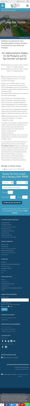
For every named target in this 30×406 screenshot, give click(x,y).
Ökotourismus (4, 244)
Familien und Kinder (6, 225)
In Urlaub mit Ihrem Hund (7, 231)
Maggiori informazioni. (23, 400)
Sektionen (4, 1)
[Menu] (2, 5)
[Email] (17, 404)
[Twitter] (11, 404)
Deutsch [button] (21, 1)
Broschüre (4, 262)
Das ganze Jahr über (6, 235)
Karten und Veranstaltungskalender (10, 264)
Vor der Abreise (5, 233)
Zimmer (4, 192)
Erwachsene (5, 197)
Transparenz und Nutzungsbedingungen (11, 288)
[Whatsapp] (27, 404)
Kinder (19, 197)
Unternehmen (4, 246)
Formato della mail (10, 303)
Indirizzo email (5, 297)
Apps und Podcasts (6, 268)
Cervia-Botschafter (6, 327)
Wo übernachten (5, 223)
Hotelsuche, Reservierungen (21, 367)
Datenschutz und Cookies (8, 284)
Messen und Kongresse (7, 250)
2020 (15, 26)
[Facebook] (6, 404)
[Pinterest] (22, 404)
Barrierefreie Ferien (6, 229)
